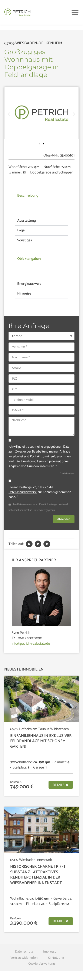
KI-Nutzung (56, 958)
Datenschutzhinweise (23, 492)
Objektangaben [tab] (29, 259)
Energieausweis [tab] (29, 284)
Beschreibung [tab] (27, 195)
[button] (75, 12)
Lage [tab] (21, 230)
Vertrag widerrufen (24, 958)
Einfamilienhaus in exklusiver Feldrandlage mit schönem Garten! (41, 741)
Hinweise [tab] (24, 293)
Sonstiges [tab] (24, 240)
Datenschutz (24, 951)
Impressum (51, 951)
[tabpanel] (41, 208)
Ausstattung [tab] (26, 221)
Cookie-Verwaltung (41, 963)
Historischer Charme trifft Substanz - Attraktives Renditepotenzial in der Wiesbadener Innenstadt (38, 874)
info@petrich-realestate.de (31, 644)
